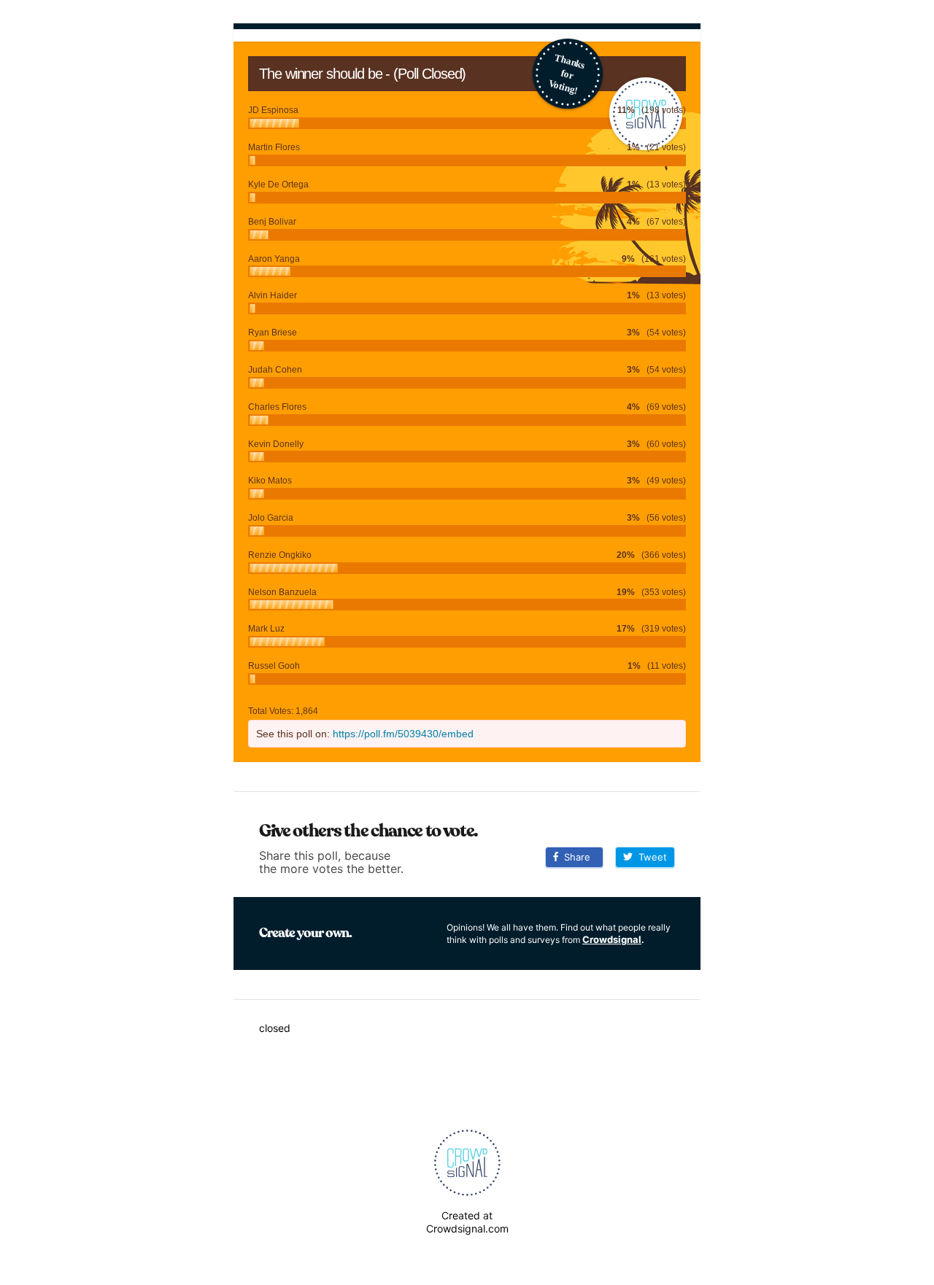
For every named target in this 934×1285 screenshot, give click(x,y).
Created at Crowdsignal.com (467, 1222)
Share (574, 857)
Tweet (650, 857)
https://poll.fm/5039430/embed (403, 733)
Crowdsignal (611, 939)
